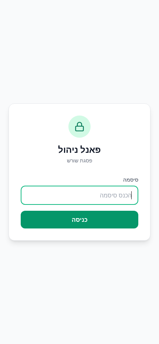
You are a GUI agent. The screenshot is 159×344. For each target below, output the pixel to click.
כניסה (80, 220)
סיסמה (130, 179)
